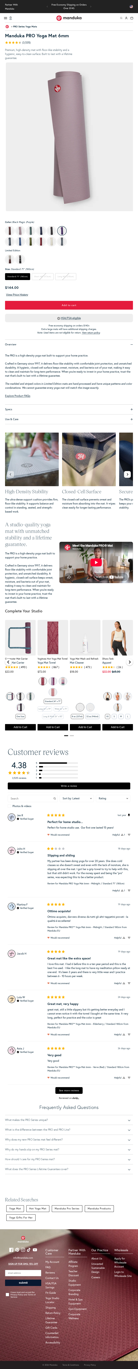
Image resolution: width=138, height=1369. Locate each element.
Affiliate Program (73, 1264)
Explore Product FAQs (17, 395)
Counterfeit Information (52, 1335)
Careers (95, 1277)
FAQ (47, 1267)
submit (23, 1282)
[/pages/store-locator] (10, 18)
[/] (69, 18)
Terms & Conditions (70, 1365)
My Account (52, 1261)
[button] (47, 6)
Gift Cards (51, 1327)
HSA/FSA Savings (50, 1285)
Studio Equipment (74, 1282)
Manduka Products (99, 1208)
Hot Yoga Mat (37, 1208)
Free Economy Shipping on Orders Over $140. (69, 6)
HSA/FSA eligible (71, 318)
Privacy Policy (90, 1365)
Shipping (50, 1307)
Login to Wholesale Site (123, 1274)
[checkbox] (33, 806)
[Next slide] (127, 474)
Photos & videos (21, 806)
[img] (25, 818)
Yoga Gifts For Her (21, 1217)
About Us (96, 1258)
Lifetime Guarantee (51, 1320)
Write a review (69, 786)
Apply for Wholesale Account (120, 1262)
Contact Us (52, 1278)
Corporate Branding (74, 1292)
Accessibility (52, 1342)
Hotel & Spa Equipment (75, 1301)
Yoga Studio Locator (52, 1300)
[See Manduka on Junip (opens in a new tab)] (75, 1098)
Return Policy (52, 1313)
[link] (69, 42)
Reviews (50, 1272)
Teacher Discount (73, 1273)
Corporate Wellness (74, 1316)
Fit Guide (50, 1292)
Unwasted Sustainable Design (98, 1268)
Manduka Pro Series (67, 1208)
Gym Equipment (77, 1309)
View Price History (17, 294)
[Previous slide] (10, 474)
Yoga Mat (15, 1208)
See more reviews (69, 1090)
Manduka (53, 1365)
